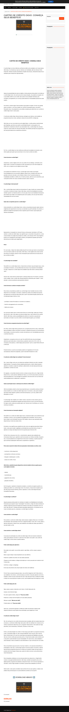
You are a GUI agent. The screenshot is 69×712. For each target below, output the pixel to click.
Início (5, 7)
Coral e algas (15, 7)
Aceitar (50, 1)
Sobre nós (36, 7)
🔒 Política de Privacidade (28, 7)
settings (44, 2)
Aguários (9, 7)
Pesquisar (49, 16)
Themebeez (13, 710)
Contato (20, 7)
